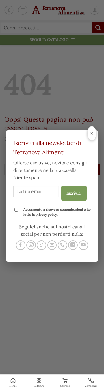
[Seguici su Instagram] (31, 245)
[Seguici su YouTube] (83, 245)
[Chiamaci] (62, 245)
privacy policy (46, 214)
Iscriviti (73, 193)
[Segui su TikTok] (41, 245)
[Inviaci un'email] (52, 245)
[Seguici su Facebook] (20, 245)
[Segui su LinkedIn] (73, 245)
